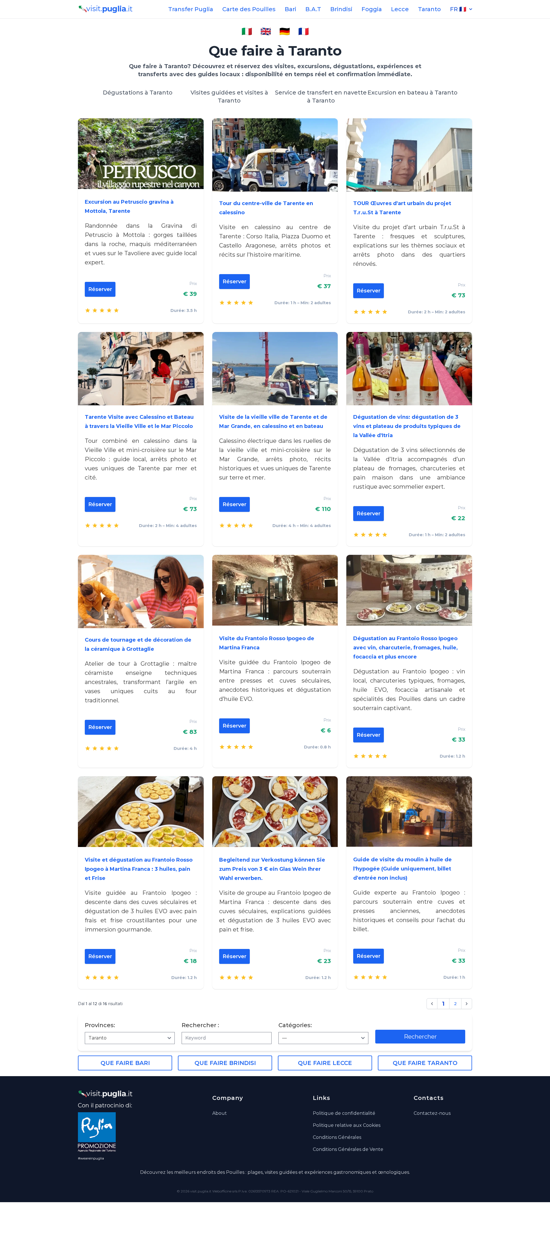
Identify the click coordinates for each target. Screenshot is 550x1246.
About (219, 1113)
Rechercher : (200, 1025)
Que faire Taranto (425, 1063)
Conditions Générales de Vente (348, 1149)
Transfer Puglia (190, 9)
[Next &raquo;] (466, 1003)
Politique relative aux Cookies (346, 1125)
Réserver (100, 289)
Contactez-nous (432, 1113)
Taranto (429, 9)
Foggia (372, 9)
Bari (290, 9)
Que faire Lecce (325, 1063)
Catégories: (295, 1025)
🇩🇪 (284, 31)
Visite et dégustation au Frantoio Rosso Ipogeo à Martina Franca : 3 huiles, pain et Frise (138, 869)
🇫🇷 (303, 31)
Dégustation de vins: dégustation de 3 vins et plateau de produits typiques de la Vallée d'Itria (407, 426)
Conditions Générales (337, 1137)
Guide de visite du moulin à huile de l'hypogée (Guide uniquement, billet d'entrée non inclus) (402, 868)
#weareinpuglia (91, 1158)
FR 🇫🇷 (458, 9)
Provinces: (100, 1025)
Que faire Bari (125, 1063)
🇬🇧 (265, 31)
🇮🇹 (246, 31)
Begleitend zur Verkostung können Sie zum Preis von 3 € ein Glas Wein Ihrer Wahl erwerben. (272, 869)
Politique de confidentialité (344, 1113)
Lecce (400, 9)
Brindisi (341, 9)
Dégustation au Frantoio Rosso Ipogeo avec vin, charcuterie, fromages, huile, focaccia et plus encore (405, 647)
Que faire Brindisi (225, 1063)
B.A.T (313, 9)
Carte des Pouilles (249, 9)
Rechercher (420, 1036)
